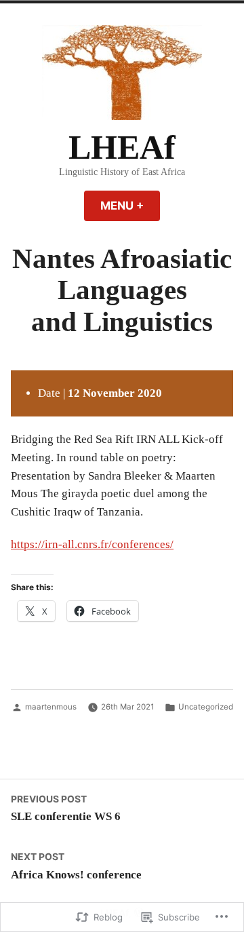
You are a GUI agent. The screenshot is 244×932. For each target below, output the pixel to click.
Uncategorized (205, 707)
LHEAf (122, 147)
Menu (130, 205)
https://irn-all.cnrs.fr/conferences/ (92, 544)
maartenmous (51, 707)
